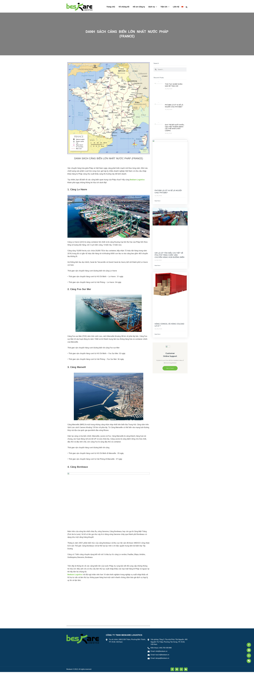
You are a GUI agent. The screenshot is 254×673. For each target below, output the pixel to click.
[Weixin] (249, 661)
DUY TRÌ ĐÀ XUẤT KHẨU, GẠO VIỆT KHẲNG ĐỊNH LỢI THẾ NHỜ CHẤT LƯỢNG (174, 127)
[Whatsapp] (249, 655)
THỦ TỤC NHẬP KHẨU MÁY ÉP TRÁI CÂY (173, 85)
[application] (156, 7)
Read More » (158, 200)
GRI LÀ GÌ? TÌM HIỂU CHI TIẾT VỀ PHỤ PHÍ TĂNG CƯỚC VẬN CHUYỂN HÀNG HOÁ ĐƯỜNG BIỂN (169, 255)
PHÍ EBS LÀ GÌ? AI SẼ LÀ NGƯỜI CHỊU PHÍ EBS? (174, 106)
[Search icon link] (187, 7)
